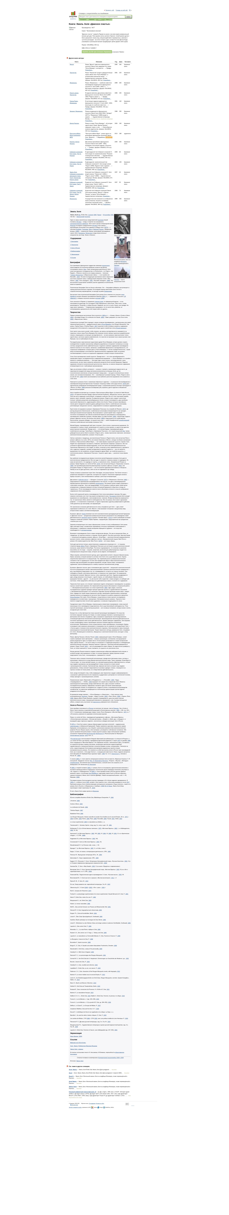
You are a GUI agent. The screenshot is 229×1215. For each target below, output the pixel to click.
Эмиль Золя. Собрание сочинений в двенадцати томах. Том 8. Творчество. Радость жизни (76, 175)
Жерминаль (73, 83)
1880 (77, 231)
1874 (106, 227)
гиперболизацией (124, 420)
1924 (123, 996)
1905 (87, 782)
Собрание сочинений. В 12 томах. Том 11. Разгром (76, 153)
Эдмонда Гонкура (98, 229)
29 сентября (106, 214)
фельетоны (79, 275)
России (91, 708)
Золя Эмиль (73, 1081)
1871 (126, 817)
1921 (108, 989)
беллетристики (91, 733)
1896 (118, 696)
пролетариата (99, 483)
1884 (81, 376)
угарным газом (99, 301)
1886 (108, 280)
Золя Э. (71, 1076)
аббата (83, 546)
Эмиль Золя (79, 1061)
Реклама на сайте (100, 1103)
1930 (95, 1018)
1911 (112, 878)
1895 (109, 851)
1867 (78, 276)
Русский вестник (75, 738)
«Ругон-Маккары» (106, 324)
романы (73, 275)
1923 (92, 992)
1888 (83, 387)
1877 (105, 479)
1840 (95, 214)
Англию (98, 298)
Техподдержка (92, 1103)
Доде (90, 229)
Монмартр (123, 261)
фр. (80, 214)
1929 (104, 1015)
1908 (102, 786)
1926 (109, 1002)
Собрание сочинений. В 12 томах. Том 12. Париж (76, 163)
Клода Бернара (74, 597)
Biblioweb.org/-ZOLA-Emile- (78, 1042)
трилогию (84, 696)
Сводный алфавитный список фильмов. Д (82, 1092)
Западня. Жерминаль (76, 111)
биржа (84, 513)
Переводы (91, 19)
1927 (99, 1005)
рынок (110, 517)
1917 (128, 782)
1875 (71, 394)
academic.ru (73, 19)
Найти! (128, 16)
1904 (88, 961)
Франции (72, 225)
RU (130, 10)
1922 (108, 884)
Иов (124, 431)
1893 (96, 637)
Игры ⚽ (108, 19)
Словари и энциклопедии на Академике (93, 13)
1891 (120, 465)
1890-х (104, 296)
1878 (124, 383)
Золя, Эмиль (74, 1046)
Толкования (83, 19)
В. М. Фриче (108, 786)
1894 (105, 696)
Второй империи (121, 328)
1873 (98, 463)
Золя (70, 1073)
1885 (125, 479)
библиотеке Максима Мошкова (88, 1046)
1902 (112, 214)
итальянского (106, 265)
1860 (78, 800)
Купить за (97, 52)
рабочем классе (83, 479)
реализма (100, 220)
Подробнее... (89, 70)
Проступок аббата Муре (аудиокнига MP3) (75, 135)
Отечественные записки (77, 735)
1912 (118, 971)
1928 (103, 887)
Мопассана (89, 233)
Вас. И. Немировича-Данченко (99, 760)
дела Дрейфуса (93, 773)
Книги (99, 19)
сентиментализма (86, 530)
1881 (91, 280)
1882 (115, 828)
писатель (87, 216)
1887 (92, 848)
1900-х (72, 782)
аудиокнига (109, 137)
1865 (102, 317)
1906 (112, 797)
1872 (125, 712)
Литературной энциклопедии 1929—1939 (111, 1057)
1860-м (104, 315)
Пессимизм (112, 496)
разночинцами (74, 726)
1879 (89, 890)
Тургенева (85, 229)
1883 (102, 418)
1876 (100, 541)
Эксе (85, 269)
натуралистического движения (79, 223)
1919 (93, 788)
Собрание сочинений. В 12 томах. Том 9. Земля (76, 184)
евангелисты (96, 702)
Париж (99, 214)
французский (80, 216)
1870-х (73, 724)
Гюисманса (81, 233)
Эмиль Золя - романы (76, 1049)
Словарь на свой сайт (122, 10)
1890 (114, 416)
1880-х (78, 759)
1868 (81, 813)
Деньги (72, 64)
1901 (86, 646)
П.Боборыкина (74, 762)
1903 (120, 818)
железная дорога (86, 517)
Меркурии (96, 791)
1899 (112, 680)
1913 (103, 974)
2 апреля (90, 214)
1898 (102, 298)
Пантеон (116, 265)
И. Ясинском (91, 764)
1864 (71, 317)
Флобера (78, 229)
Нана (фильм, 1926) (76, 1036)
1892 (93, 838)
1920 (98, 986)
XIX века (78, 221)
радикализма (108, 291)
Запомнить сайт (110, 10)
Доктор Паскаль (74, 123)
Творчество (73, 72)
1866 (76, 280)
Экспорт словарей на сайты (75, 1107)
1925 (97, 999)
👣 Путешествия (74, 1104)
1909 (99, 968)
